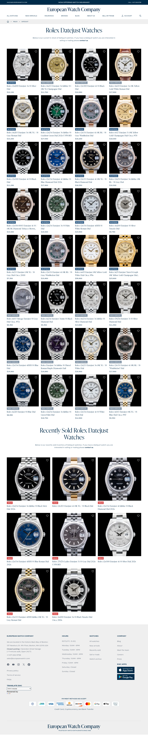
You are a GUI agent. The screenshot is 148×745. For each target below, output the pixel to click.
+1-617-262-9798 (14, 655)
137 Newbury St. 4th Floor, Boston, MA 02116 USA (27, 645)
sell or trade (108, 15)
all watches (12, 15)
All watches (94, 641)
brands (64, 15)
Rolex (15, 21)
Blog (119, 641)
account (128, 16)
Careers (120, 654)
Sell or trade (94, 654)
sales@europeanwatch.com (17, 2)
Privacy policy (12, 671)
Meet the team (123, 650)
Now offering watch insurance (73, 2)
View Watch (22, 65)
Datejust (25, 21)
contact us (84, 40)
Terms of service (13, 675)
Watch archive (95, 659)
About (119, 646)
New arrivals (94, 646)
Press (119, 659)
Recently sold (95, 650)
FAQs (9, 679)
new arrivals (31, 15)
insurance (49, 15)
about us (91, 15)
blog (77, 15)
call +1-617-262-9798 (134, 2)
